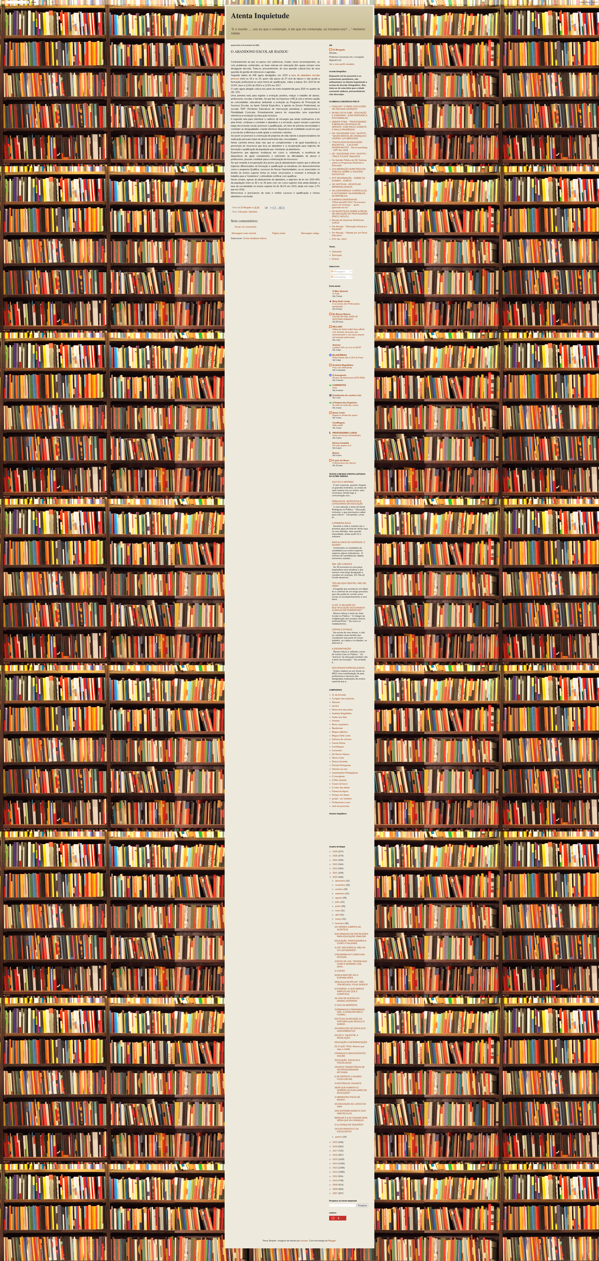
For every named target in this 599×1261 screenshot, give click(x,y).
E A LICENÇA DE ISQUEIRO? (349, 1124)
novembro (340, 885)
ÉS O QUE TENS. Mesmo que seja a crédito (349, 1047)
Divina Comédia (340, 443)
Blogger (332, 1240)
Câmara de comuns (341, 739)
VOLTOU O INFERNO (343, 482)
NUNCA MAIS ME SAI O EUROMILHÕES (346, 976)
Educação (242, 212)
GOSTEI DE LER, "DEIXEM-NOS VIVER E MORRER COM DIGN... (351, 964)
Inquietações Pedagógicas (345, 772)
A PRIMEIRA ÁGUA (341, 523)
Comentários (339, 277)
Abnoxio (336, 702)
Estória (335, 259)
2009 (335, 1184)
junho (338, 906)
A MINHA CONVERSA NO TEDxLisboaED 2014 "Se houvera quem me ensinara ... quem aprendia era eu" (348, 203)
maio (338, 910)
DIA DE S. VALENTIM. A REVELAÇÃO (346, 1036)
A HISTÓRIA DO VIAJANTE (348, 1083)
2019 (335, 1142)
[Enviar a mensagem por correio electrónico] (266, 208)
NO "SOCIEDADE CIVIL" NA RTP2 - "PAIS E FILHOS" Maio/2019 (349, 155)
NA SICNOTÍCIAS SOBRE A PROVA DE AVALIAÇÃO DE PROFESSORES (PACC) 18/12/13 (350, 214)
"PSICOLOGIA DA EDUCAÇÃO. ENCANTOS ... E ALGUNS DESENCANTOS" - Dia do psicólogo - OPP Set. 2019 (350, 146)
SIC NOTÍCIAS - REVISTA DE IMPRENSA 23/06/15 (346, 185)
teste (334, 388)
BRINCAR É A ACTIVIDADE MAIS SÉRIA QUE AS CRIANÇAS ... (351, 1119)
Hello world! (337, 425)
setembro (340, 893)
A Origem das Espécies (344, 402)
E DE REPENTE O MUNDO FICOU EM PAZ (348, 1077)
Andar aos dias (339, 717)
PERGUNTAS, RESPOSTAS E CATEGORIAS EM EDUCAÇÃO (347, 502)
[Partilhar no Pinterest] (283, 207)
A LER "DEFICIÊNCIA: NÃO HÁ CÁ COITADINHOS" (350, 948)
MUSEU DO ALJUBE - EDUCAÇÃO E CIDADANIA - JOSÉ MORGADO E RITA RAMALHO (349, 115)
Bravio (335, 453)
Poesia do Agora (340, 791)
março (338, 919)
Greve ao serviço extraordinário (346, 435)
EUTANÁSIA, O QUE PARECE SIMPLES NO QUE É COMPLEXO (349, 991)
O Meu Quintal (340, 291)
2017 (335, 1150)
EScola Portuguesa (341, 765)
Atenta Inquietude (260, 15)
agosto (339, 897)
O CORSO (340, 971)
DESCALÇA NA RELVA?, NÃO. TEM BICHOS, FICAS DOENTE (351, 983)
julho (338, 902)
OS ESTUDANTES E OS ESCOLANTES (347, 1130)
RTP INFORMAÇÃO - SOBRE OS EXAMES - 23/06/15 (348, 179)
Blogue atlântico (340, 732)
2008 (335, 1189)
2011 (335, 1176)
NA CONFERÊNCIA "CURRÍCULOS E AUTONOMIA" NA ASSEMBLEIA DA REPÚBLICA (349, 193)
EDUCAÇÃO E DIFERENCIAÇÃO (351, 1042)
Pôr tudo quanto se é (341, 445)
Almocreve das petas (342, 709)
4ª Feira (335, 294)
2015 (335, 1159)
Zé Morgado (338, 49)
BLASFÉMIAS (339, 355)
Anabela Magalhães (342, 365)
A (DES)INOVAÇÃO (341, 648)
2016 (335, 1155)
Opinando (253, 212)
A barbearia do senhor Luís (346, 395)
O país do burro (340, 784)
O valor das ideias (341, 787)
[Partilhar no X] (277, 207)
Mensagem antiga (310, 233)
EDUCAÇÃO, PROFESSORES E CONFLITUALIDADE (350, 942)
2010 (335, 1180)
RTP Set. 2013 (339, 239)
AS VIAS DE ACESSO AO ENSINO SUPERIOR (347, 999)
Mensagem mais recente (244, 233)
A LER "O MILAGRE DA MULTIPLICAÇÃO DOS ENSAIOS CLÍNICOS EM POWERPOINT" (348, 608)
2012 (335, 1172)
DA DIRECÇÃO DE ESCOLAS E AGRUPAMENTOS (350, 1029)
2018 (335, 1146)
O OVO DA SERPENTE (346, 1005)
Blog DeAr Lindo (341, 301)
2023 (335, 864)
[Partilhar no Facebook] (280, 207)
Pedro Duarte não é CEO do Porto (347, 357)
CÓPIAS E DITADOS (342, 629)
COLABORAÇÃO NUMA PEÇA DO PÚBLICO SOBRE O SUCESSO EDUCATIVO (349, 171)
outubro (339, 889)
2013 (335, 1167)
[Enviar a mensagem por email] (271, 207)
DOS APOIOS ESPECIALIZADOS (348, 668)
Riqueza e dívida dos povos (345, 415)
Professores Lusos (341, 802)
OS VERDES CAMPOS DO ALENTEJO (348, 928)
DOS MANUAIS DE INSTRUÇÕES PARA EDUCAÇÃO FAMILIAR (351, 935)
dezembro (340, 880)
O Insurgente (339, 375)
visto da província (340, 806)
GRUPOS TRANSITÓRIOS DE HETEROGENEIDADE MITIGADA (350, 1070)
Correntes (337, 750)
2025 (335, 855)
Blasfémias (337, 728)
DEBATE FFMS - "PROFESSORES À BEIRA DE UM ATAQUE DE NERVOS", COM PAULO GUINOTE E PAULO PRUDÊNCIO (349, 125)
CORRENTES (339, 385)
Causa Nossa (338, 743)
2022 (335, 868)
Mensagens (339, 271)
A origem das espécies (343, 698)
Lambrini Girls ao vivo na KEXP (346, 347)
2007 (335, 1193)
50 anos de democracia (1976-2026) (348, 378)
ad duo (335, 706)
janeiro (339, 1137)
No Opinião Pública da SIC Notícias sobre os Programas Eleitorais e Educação (349, 163)
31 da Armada (339, 695)
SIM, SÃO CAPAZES (342, 564)
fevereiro (340, 923)
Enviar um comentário (245, 227)
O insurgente (338, 776)
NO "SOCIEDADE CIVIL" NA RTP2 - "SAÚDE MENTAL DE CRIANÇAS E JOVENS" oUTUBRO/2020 (349, 136)
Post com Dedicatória (342, 367)
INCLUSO (337, 326)
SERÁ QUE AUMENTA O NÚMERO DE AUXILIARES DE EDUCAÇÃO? (351, 1090)
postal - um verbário (342, 798)
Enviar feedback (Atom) (255, 238)
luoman (304, 1240)
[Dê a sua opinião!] (274, 207)
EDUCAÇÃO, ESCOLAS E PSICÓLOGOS (347, 1061)
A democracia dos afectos (344, 463)
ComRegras (338, 422)
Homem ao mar (339, 769)
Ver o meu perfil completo (341, 64)
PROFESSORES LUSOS (344, 433)
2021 (335, 873)
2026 (335, 851)
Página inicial (278, 233)
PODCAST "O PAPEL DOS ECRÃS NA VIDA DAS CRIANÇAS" (349, 107)
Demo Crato (338, 412)
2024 (335, 860)
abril (337, 914)
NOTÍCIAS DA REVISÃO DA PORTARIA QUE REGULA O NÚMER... (350, 1021)
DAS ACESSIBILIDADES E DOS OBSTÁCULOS (350, 1112)
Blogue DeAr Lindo (341, 735)
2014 (335, 1163)
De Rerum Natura (341, 314)
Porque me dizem (340, 795)
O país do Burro (340, 460)
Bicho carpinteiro (340, 724)
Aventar (336, 345)
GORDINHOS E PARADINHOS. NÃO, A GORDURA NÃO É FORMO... (350, 1012)
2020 (335, 877)
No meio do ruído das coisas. (345, 405)
